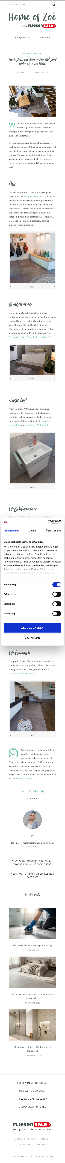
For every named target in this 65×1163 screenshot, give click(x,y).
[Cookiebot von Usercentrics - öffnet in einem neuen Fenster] (47, 522)
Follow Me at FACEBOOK (32, 1099)
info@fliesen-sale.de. (22, 778)
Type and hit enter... (18, 5)
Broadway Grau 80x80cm (21, 673)
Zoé (20, 73)
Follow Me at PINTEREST (32, 1107)
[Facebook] (29, 791)
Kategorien (20, 38)
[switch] (56, 594)
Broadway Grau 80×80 (35, 196)
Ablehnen (32, 638)
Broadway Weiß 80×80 (37, 424)
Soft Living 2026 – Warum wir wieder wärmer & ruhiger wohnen (32, 996)
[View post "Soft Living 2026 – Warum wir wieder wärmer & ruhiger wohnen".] (32, 972)
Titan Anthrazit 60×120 (38, 337)
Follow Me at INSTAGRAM (32, 1083)
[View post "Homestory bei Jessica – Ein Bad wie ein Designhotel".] (32, 1025)
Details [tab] (32, 530)
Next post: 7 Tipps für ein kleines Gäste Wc (32, 875)
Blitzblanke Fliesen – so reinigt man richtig (32, 945)
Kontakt (32, 1139)
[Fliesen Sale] (32, 20)
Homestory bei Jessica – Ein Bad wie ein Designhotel (32, 1049)
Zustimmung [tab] (12, 530)
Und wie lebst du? (32, 53)
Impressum (44, 1139)
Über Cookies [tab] (53, 530)
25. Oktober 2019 (38, 73)
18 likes (34, 798)
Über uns (20, 1139)
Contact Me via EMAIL (32, 1091)
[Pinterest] (42, 791)
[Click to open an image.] (32, 101)
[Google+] (35, 791)
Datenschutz (26, 1145)
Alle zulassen (32, 627)
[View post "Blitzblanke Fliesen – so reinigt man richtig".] (32, 923)
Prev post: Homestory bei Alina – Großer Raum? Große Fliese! (32, 862)
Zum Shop (45, 38)
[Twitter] (22, 791)
